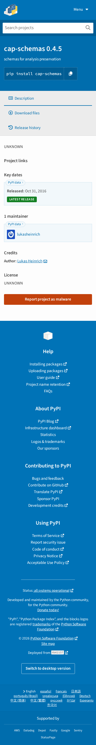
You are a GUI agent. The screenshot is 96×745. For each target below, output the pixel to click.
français (61, 691)
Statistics (48, 435)
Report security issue (48, 542)
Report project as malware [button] (48, 299)
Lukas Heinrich (29, 261)
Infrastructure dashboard (46, 428)
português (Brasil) (26, 696)
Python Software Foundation (52, 638)
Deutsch (85, 696)
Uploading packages (46, 371)
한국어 (52, 705)
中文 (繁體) (38, 700)
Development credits (45, 505)
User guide (46, 377)
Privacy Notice (46, 556)
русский (56, 700)
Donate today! (48, 610)
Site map (48, 643)
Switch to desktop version (48, 668)
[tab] (48, 98)
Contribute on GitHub (46, 485)
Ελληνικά (69, 696)
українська (50, 696)
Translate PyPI (46, 492)
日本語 (76, 691)
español (45, 691)
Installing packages (46, 364)
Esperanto (87, 700)
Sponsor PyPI (48, 499)
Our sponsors (48, 448)
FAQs (48, 391)
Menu (78, 9)
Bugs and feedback (48, 478)
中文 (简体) (18, 700)
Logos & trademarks (48, 441)
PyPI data (14, 182)
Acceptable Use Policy (46, 562)
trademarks (42, 624)
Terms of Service (46, 536)
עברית (71, 700)
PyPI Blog (46, 421)
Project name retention (46, 384)
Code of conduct (45, 549)
